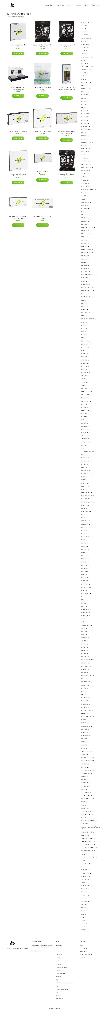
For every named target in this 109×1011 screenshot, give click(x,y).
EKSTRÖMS (85, 278)
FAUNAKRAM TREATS (88, 319)
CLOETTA (85, 199)
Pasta (57, 986)
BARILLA (84, 91)
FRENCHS (85, 360)
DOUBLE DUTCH (87, 249)
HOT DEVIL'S (85, 426)
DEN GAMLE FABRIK (88, 227)
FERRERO (84, 331)
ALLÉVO (84, 47)
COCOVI (84, 205)
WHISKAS (85, 901)
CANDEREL (85, 158)
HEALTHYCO (86, 401)
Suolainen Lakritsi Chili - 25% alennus (42, 217)
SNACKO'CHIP (86, 786)
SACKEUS (84, 745)
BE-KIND (84, 98)
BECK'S (84, 104)
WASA (84, 892)
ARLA (83, 60)
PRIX (83, 694)
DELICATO (85, 224)
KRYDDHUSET (86, 492)
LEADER (85, 505)
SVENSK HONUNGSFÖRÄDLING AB (90, 828)
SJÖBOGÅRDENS (87, 770)
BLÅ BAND (85, 126)
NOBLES (84, 600)
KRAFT (84, 489)
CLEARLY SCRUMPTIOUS (89, 189)
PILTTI (84, 679)
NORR (84, 606)
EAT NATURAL (86, 265)
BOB (83, 133)
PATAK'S (84, 650)
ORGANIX (85, 638)
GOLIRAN (85, 385)
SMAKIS (84, 776)
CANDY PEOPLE (87, 167)
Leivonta (58, 964)
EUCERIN (84, 300)
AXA (83, 76)
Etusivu (9, 17)
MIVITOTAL (85, 559)
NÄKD (84, 574)
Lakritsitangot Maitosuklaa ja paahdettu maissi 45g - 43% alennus (66, 89)
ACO (83, 28)
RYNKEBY (84, 739)
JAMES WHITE (86, 442)
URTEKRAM (85, 876)
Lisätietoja (18, 53)
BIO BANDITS (86, 117)
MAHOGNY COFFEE (87, 527)
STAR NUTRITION (87, 798)
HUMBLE (85, 429)
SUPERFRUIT (86, 817)
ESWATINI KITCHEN (87, 297)
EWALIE (84, 303)
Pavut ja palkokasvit (62, 989)
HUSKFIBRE (85, 432)
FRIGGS (84, 363)
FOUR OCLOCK (86, 347)
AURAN (84, 73)
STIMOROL (85, 802)
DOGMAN (85, 243)
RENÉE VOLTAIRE (87, 716)
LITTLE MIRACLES (87, 511)
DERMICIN (85, 230)
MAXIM (84, 546)
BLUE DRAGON (87, 129)
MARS (84, 540)
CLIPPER (84, 196)
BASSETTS (85, 95)
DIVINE (84, 240)
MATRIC (84, 543)
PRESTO (84, 688)
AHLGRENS (85, 35)
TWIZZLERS (85, 870)
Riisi (57, 992)
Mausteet (78, 5)
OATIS (84, 619)
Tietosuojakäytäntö (86, 954)
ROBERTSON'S (86, 726)
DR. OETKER (86, 256)
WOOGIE (84, 908)
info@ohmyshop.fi (37, 951)
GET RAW (84, 376)
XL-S (83, 914)
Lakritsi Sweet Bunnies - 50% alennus (66, 46)
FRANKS (84, 354)
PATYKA (84, 653)
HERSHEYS (85, 413)
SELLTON (85, 764)
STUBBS (84, 808)
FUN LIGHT (85, 369)
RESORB (84, 720)
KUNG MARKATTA (87, 495)
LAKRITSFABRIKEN (87, 502)
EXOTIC (84, 306)
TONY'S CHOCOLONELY (89, 857)
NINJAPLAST (86, 593)
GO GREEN (85, 382)
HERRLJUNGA (86, 410)
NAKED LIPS (85, 578)
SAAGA (84, 742)
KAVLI (84, 467)
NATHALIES (85, 581)
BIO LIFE (84, 120)
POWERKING (85, 685)
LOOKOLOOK (86, 521)
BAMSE (84, 85)
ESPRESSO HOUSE (87, 290)
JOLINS (84, 445)
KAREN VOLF (86, 461)
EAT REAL (85, 268)
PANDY (84, 647)
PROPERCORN (86, 701)
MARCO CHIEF (86, 537)
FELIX (84, 328)
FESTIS (84, 335)
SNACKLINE (85, 783)
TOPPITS (85, 860)
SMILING (84, 780)
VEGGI (84, 882)
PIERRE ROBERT (87, 675)
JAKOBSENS (85, 439)
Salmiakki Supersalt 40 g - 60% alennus (42, 172)
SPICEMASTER (86, 795)
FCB (83, 325)
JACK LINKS (85, 436)
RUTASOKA (86, 735)
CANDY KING (86, 164)
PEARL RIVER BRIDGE (88, 660)
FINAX (84, 338)
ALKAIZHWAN (86, 44)
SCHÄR (84, 754)
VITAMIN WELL (86, 885)
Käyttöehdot (84, 951)
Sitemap (82, 958)
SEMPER (84, 767)
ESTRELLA (85, 293)
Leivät (57, 961)
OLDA (84, 628)
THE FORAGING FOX (88, 844)
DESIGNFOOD (86, 234)
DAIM (83, 211)
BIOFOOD (85, 123)
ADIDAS (84, 32)
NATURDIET (85, 584)
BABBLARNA (86, 82)
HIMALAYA (85, 417)
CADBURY (85, 152)
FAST (84, 316)
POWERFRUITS (86, 682)
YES (83, 917)
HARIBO (84, 398)
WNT (84, 904)
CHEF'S (84, 177)
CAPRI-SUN (85, 170)
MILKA (84, 552)
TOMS (84, 854)
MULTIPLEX (85, 571)
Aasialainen (49, 5)
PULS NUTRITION (87, 710)
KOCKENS (85, 486)
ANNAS (84, 54)
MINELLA (84, 556)
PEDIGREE (85, 663)
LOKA (83, 518)
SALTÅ (84, 748)
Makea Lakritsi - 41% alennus (18, 132)
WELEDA (85, 895)
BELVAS (84, 110)
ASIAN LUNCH (86, 69)
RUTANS (84, 732)
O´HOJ (84, 622)
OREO (84, 634)
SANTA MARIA (86, 751)
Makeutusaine (60, 970)
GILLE (83, 379)
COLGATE (85, 208)
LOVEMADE (85, 524)
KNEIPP (84, 480)
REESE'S (84, 713)
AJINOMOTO (86, 38)
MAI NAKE (85, 530)
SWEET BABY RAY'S (88, 838)
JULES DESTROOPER (88, 451)
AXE (83, 79)
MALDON (84, 533)
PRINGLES (85, 691)
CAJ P (84, 155)
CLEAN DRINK (86, 186)
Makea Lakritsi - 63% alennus (42, 132)
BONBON (85, 136)
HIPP (84, 420)
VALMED (85, 879)
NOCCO (84, 603)
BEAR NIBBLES (86, 101)
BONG (84, 139)
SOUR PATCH (86, 792)
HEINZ (84, 404)
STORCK (84, 805)
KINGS (84, 477)
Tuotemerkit (96, 5)
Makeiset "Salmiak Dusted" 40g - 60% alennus (66, 132)
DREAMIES (85, 259)
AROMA (84, 63)
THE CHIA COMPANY (88, 841)
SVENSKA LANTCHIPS (88, 832)
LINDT (84, 508)
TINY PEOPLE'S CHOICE (88, 851)
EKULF (84, 281)
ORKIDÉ (84, 641)
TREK (84, 867)
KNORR (84, 483)
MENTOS (85, 549)
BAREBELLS (86, 88)
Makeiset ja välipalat (62, 967)
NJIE (83, 596)
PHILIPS (84, 672)
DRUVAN (84, 262)
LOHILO (84, 514)
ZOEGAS (85, 930)
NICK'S (84, 590)
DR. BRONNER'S (87, 253)
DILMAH (84, 237)
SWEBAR (85, 835)
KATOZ (84, 464)
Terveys (58, 995)
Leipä (69, 5)
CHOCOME (85, 180)
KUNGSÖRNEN (86, 499)
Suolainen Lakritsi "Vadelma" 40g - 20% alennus (18, 217)
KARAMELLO (86, 458)
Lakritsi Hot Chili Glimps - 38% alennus (42, 46)
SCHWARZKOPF (87, 758)
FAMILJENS (85, 312)
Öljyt (57, 980)
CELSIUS (84, 174)
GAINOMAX (85, 372)
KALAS (84, 455)
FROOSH (85, 366)
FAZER (84, 322)
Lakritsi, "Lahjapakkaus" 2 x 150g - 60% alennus (18, 88)
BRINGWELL (85, 148)
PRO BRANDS (86, 697)
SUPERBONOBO (87, 814)
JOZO (83, 448)
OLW (84, 631)
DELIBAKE (85, 218)
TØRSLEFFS (85, 863)
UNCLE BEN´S (86, 873)
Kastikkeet (60, 5)
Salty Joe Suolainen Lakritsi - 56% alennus (67, 175)
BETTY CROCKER (87, 114)
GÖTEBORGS (86, 388)
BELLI (83, 107)
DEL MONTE (86, 215)
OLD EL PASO (86, 625)
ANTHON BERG (87, 57)
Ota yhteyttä (83, 948)
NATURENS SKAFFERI (88, 587)
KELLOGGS (85, 470)
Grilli (57, 948)
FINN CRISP (85, 341)
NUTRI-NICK (85, 612)
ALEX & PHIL (85, 41)
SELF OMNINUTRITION (88, 761)
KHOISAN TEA (86, 473)
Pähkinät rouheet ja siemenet (64, 983)
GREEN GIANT (86, 394)
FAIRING (84, 309)
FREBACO (85, 357)
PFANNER (85, 669)
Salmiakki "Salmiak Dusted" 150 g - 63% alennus (18, 175)
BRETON (84, 145)
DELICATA (85, 221)
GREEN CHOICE (86, 391)
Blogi (86, 5)
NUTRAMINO (86, 609)
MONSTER (85, 562)
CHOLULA (85, 183)
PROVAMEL (85, 704)
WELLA (84, 898)
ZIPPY (83, 927)
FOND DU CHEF (86, 344)
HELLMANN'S (86, 407)
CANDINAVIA (85, 161)
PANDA (84, 644)
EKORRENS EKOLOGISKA (89, 275)
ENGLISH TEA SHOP (87, 287)
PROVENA (85, 707)
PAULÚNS (85, 657)
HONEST (84, 423)
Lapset (58, 958)
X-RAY (84, 911)
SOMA (84, 789)
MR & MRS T (85, 565)
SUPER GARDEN (86, 811)
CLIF (83, 192)
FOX (83, 350)
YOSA (84, 920)
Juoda (58, 951)
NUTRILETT (85, 615)
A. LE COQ (85, 25)
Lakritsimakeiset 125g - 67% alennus (42, 88)
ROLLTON (85, 729)
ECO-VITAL (85, 271)
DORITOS (85, 246)
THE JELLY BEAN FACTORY (90, 848)
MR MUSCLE (85, 568)
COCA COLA (86, 202)
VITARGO (84, 889)
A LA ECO (85, 22)
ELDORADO (85, 284)
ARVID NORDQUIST (88, 66)
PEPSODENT (86, 666)
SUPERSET (85, 824)
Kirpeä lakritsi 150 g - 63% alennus (18, 46)
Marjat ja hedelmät (61, 973)
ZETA (84, 923)
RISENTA (85, 723)
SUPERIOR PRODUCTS (88, 821)
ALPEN (84, 51)
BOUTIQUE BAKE (87, 142)
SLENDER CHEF (86, 773)
